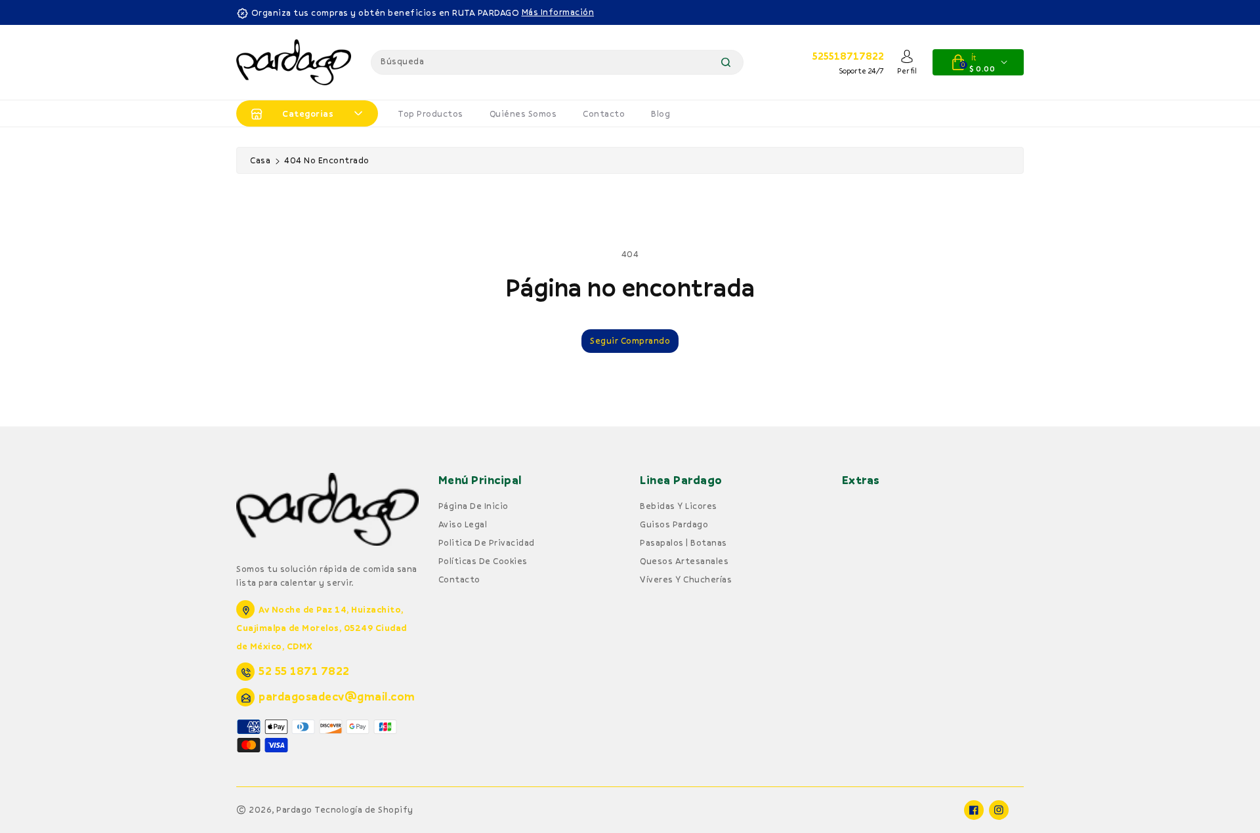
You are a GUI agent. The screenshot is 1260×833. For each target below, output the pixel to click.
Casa (260, 160)
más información (558, 12)
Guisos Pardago (674, 524)
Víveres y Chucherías (686, 579)
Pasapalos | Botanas (683, 542)
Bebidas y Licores (678, 506)
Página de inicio (473, 506)
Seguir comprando (630, 340)
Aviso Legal (463, 524)
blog (660, 113)
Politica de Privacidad (486, 542)
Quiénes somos (523, 113)
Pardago (294, 809)
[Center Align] (256, 113)
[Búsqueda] (726, 62)
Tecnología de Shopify (363, 809)
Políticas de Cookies (483, 561)
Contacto (604, 113)
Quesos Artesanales (684, 561)
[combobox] (557, 62)
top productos (430, 113)
